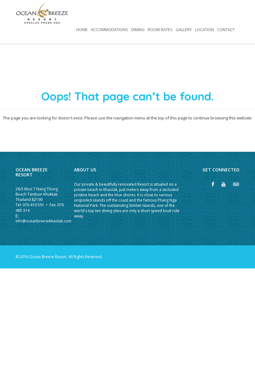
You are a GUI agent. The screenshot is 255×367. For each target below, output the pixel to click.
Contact (226, 29)
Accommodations (109, 29)
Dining (138, 29)
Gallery (184, 29)
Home (82, 29)
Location (204, 29)
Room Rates (160, 29)
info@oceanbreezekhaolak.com (44, 221)
